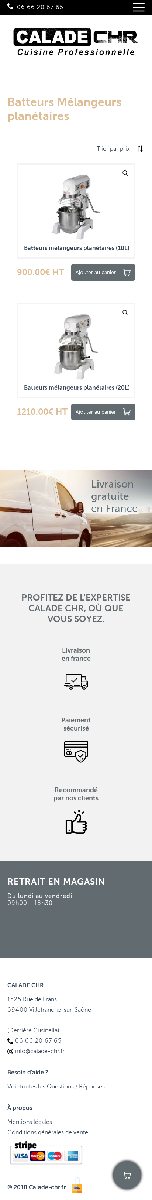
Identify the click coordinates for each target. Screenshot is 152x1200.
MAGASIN (84, 881)
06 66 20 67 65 (40, 7)
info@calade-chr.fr (40, 1050)
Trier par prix (113, 148)
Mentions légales (29, 1121)
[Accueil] (76, 44)
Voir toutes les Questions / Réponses (56, 1086)
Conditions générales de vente (47, 1132)
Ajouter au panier (96, 272)
